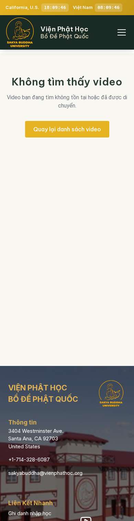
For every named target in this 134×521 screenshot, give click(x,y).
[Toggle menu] (122, 32)
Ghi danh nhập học (30, 513)
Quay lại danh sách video (67, 129)
